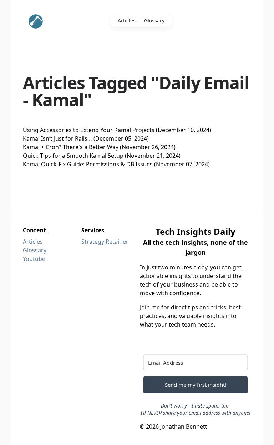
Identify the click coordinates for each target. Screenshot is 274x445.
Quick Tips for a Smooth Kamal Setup (73, 156)
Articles (127, 20)
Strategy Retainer (104, 242)
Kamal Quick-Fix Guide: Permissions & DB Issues (88, 164)
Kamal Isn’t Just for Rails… (57, 138)
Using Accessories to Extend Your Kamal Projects (88, 130)
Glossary (154, 20)
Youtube (34, 259)
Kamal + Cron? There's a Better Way (70, 147)
